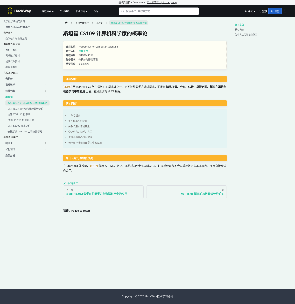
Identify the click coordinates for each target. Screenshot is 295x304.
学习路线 (64, 11)
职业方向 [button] (80, 11)
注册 (277, 11)
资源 (96, 11)
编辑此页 (72, 183)
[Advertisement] (145, 259)
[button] (26, 78)
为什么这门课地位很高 (246, 34)
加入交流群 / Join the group (162, 2)
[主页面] (66, 22)
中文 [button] (250, 11)
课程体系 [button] (46, 11)
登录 (264, 11)
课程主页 (83, 50)
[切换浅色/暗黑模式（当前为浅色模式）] (284, 11)
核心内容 (239, 29)
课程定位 (239, 24)
